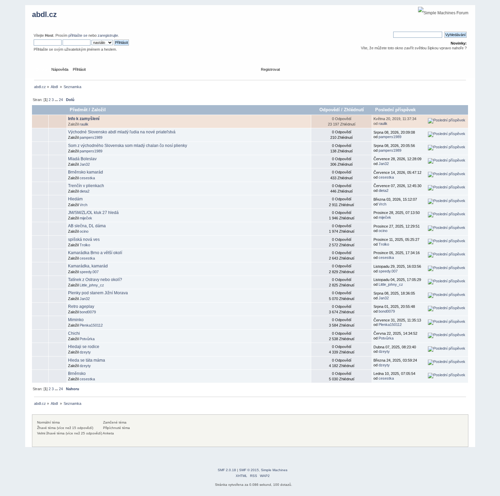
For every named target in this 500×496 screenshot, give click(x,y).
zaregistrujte (108, 35)
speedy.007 (89, 272)
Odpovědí (329, 109)
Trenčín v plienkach (86, 185)
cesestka (87, 178)
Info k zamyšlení (83, 118)
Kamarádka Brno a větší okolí (95, 252)
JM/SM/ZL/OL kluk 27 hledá (93, 212)
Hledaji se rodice (83, 346)
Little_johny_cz (92, 285)
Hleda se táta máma (86, 360)
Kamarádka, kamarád (88, 266)
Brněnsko (77, 373)
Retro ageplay (81, 306)
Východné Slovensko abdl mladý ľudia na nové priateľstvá (122, 132)
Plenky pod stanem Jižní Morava (98, 293)
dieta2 (84, 191)
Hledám (75, 199)
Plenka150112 (91, 325)
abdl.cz (44, 14)
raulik (84, 124)
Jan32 (85, 164)
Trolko (85, 245)
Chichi (74, 333)
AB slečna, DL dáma (87, 226)
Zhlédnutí (354, 109)
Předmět (78, 109)
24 (61, 100)
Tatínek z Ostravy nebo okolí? (95, 279)
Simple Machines (274, 470)
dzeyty (85, 352)
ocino (84, 231)
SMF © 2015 (249, 470)
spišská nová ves (84, 239)
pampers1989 (91, 137)
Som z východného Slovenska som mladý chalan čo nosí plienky (127, 145)
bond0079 (88, 312)
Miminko (76, 319)
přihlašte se (77, 35)
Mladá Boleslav (82, 158)
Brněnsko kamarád (85, 172)
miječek (86, 218)
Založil (98, 109)
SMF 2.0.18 (227, 470)
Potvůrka (87, 339)
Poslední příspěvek (396, 109)
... (57, 100)
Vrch (83, 205)
